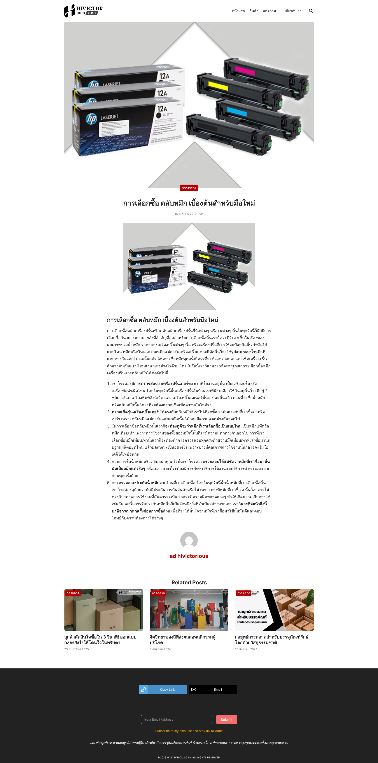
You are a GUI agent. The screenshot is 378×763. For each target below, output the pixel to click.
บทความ (269, 11)
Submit (227, 719)
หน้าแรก (238, 11)
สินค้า (253, 11)
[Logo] (83, 10)
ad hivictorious (189, 556)
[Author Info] (189, 548)
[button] (163, 689)
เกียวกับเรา (293, 11)
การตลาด (189, 187)
